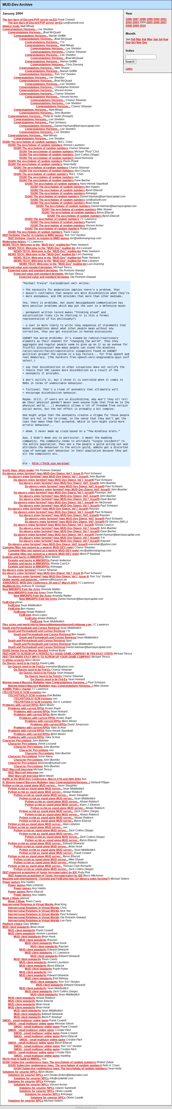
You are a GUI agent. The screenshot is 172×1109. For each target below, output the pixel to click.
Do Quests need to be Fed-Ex (20, 663)
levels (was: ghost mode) (18, 470)
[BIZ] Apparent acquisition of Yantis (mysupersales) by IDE (39, 872)
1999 (149, 19)
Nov (139, 42)
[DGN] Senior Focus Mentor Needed (25, 650)
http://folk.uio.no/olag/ (51, 463)
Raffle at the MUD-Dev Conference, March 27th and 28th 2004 (41, 779)
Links (129, 68)
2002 (129, 22)
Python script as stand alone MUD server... (29, 785)
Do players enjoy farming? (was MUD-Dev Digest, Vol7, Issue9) (59, 483)
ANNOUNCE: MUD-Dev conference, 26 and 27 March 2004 (39, 582)
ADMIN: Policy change (16, 689)
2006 (156, 22)
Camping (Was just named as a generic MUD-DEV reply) (38, 547)
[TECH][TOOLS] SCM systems (21, 692)
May (150, 39)
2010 (143, 25)
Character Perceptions (17, 740)
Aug (165, 39)
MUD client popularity (16, 927)
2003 (136, 22)
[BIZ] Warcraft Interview (17, 769)
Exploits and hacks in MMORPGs (23, 557)
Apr (144, 39)
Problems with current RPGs (20, 705)
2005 (149, 22)
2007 (163, 22)
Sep (128, 42)
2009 (136, 25)
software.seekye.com (86, 1107)
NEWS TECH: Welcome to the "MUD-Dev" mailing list (36, 244)
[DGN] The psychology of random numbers (29, 142)
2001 (163, 19)
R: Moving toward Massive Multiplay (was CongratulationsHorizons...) (46, 782)
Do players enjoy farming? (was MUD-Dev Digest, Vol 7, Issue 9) (43, 473)
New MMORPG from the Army (21, 589)
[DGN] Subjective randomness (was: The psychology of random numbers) (49, 1062)
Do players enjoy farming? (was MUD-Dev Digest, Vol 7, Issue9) (48, 476)
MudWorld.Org (11, 586)
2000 (156, 19)
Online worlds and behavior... (20, 579)
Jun (155, 39)
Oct (133, 42)
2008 (129, 25)
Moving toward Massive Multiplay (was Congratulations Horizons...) (44, 682)
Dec (144, 42)
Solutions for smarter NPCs (20, 1071)
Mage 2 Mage (10, 898)
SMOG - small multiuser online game (25, 1020)
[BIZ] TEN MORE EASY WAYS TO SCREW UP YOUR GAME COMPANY (46, 656)
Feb (133, 39)
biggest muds (11, 26)
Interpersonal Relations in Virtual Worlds (28, 904)
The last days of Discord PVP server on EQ (29, 19)
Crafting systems (13, 660)
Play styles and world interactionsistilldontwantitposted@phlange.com (47, 624)
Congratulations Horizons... (19, 29)
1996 (129, 19)
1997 (136, 19)
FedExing (8, 602)
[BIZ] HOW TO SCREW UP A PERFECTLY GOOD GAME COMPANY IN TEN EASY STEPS (57, 653)
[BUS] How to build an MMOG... (21, 1058)
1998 (143, 19)
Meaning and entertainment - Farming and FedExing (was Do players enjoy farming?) (56, 878)
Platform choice (12, 923)
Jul (160, 39)
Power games (11, 882)
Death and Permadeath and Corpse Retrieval (31, 627)
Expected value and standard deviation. (27, 267)
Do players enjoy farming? (19, 570)
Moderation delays (14, 241)
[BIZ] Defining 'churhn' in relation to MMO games (33, 235)
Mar (138, 39)
